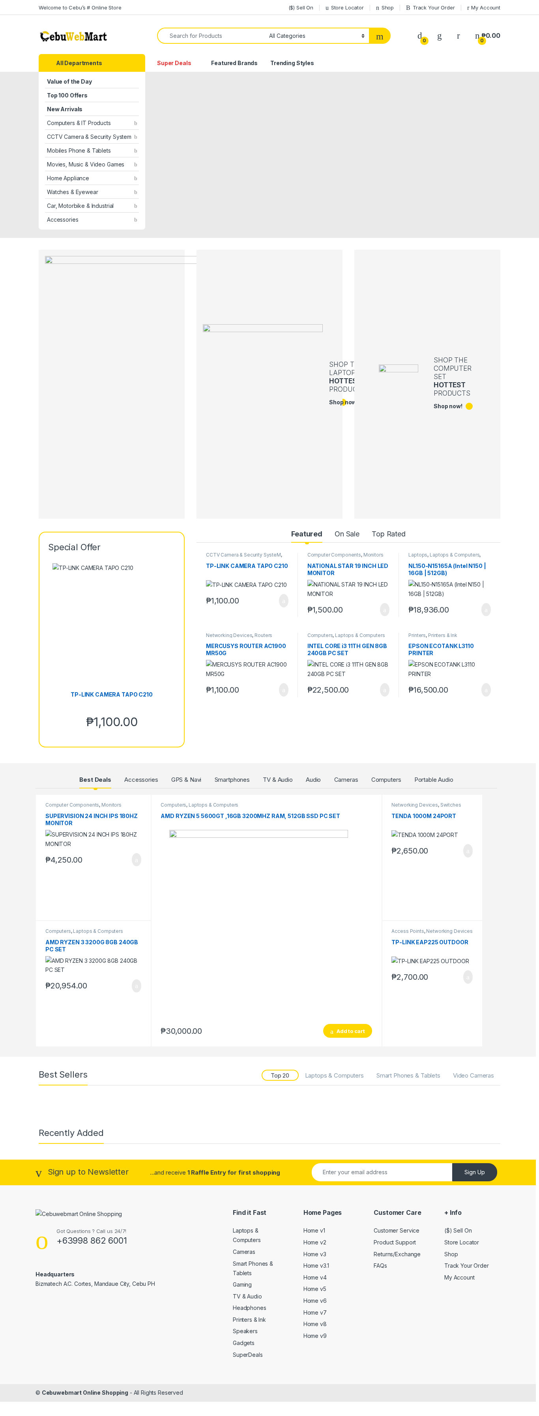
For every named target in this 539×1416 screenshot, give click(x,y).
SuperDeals (248, 1354)
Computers (320, 635)
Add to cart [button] (283, 600)
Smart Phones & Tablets (408, 1075)
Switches (450, 805)
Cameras (346, 779)
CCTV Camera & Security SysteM (243, 555)
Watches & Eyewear (72, 192)
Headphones (249, 1307)
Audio (313, 779)
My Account (485, 7)
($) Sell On (300, 7)
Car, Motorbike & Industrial (80, 205)
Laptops (417, 555)
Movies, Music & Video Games (85, 164)
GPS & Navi (186, 779)
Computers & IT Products (79, 123)
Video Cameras (473, 1075)
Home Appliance (68, 178)
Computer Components (334, 555)
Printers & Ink (442, 635)
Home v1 (314, 1230)
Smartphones (232, 779)
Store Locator (347, 7)
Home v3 (314, 1254)
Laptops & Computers (454, 555)
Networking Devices (229, 635)
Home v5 (314, 1288)
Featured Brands (234, 63)
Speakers (245, 1331)
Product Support (395, 1242)
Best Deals (95, 779)
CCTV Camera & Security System (89, 136)
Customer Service (396, 1230)
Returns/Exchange (397, 1254)
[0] (419, 35)
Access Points (407, 931)
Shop (388, 7)
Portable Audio (433, 779)
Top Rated (389, 534)
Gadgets (244, 1342)
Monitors (373, 555)
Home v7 (315, 1312)
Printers (417, 635)
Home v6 (315, 1300)
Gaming (242, 1284)
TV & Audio (278, 779)
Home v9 (315, 1335)
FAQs (380, 1265)
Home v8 (315, 1324)
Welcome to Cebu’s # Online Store (80, 7)
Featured (306, 534)
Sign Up (474, 1172)
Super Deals (174, 63)
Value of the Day (69, 81)
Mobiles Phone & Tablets (79, 150)
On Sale (347, 534)
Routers (263, 635)
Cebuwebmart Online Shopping (85, 1392)
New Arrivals (64, 109)
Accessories (62, 219)
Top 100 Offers (67, 95)
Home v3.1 (316, 1265)
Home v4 (315, 1277)
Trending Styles (292, 63)
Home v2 (314, 1242)
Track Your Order (434, 7)
